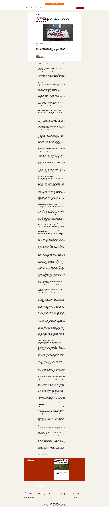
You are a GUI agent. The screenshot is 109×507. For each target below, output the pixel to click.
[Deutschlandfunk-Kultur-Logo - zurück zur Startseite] (54, 4)
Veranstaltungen (51, 498)
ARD (47, 505)
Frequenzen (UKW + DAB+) (40, 494)
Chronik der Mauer (63, 505)
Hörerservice (63, 493)
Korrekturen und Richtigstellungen (79, 498)
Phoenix (54, 505)
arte (57, 505)
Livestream (38, 493)
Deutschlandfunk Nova (57, 1)
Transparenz (75, 497)
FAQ (49, 493)
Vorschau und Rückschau (28, 493)
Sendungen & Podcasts (40, 7)
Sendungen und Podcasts (28, 494)
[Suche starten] (74, 7)
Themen (27, 7)
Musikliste (47, 7)
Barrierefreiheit (75, 500)
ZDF (50, 505)
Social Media (63, 494)
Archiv (52, 7)
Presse (74, 494)
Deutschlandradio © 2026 (54, 503)
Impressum (63, 504)
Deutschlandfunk (50, 1)
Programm (33, 7)
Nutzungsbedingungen (56, 504)
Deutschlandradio (76, 493)
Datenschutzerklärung (47, 504)
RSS (49, 497)
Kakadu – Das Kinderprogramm (29, 497)
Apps (49, 494)
